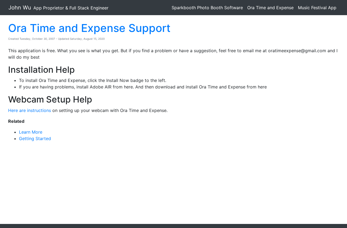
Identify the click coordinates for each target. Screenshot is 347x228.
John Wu (58, 7)
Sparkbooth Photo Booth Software (207, 7)
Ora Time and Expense (270, 7)
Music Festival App (317, 7)
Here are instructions (29, 110)
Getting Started (35, 138)
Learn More (30, 132)
